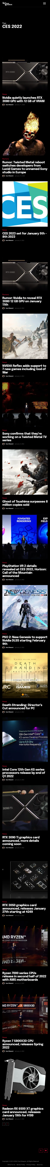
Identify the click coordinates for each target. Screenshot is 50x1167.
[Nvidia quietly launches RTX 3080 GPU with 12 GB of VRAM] (25, 68)
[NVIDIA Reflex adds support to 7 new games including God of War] (25, 336)
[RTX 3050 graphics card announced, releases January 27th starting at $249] (25, 875)
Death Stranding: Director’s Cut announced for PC (22, 707)
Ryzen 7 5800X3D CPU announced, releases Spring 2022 (22, 1044)
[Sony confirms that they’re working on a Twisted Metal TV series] (25, 404)
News (4, 94)
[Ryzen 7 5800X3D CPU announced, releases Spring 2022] (25, 1011)
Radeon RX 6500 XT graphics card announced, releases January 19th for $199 (22, 1112)
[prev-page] (3, 1124)
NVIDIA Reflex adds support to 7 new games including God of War (24, 369)
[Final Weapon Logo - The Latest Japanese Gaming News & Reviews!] (7, 4)
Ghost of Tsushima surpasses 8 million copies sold (25, 503)
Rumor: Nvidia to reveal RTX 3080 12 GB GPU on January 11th (22, 301)
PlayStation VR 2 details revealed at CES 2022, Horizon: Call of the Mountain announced (24, 571)
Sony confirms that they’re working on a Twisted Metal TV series (24, 437)
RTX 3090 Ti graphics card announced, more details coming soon (20, 841)
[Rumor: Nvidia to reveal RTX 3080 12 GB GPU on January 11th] (25, 268)
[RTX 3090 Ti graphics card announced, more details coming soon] (25, 808)
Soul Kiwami (9, 104)
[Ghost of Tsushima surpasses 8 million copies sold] (25, 472)
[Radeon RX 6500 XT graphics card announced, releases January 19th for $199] (25, 1079)
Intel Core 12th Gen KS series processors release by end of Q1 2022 (23, 773)
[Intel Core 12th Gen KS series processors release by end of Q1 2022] (25, 740)
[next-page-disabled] (7, 1124)
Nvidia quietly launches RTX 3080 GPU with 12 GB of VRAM (23, 99)
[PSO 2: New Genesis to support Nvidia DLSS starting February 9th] (25, 607)
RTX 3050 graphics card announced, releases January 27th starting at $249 (24, 908)
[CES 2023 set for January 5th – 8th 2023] (25, 204)
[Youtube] (46, 1151)
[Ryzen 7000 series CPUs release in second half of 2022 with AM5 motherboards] (25, 943)
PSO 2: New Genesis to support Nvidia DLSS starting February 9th (24, 640)
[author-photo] (3, 105)
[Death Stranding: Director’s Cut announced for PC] (25, 675)
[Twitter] (41, 1151)
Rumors (5, 159)
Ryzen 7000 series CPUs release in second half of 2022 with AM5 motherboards (24, 976)
